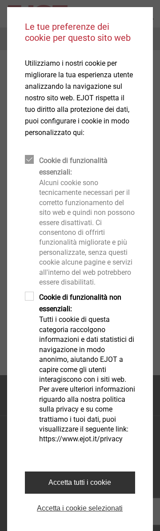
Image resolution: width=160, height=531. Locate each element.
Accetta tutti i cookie (79, 482)
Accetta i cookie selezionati (80, 508)
